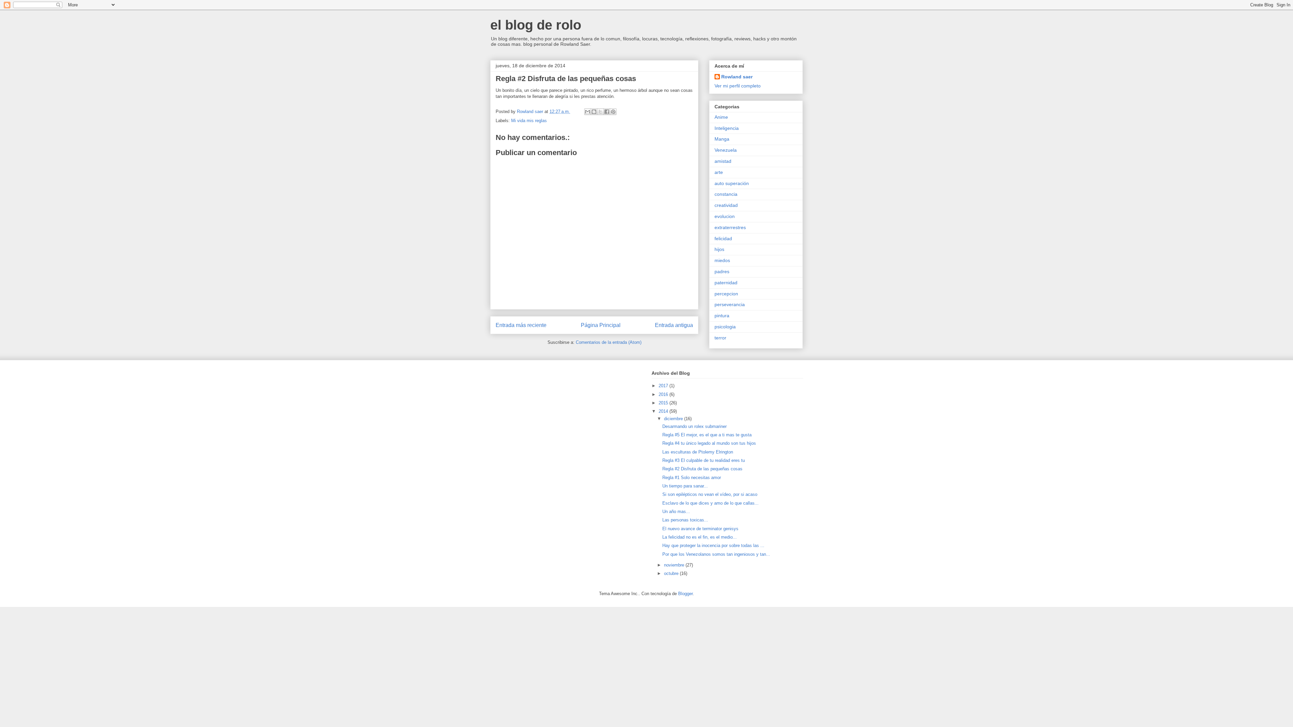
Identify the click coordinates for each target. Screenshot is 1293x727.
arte (719, 172)
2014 (664, 411)
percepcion (726, 293)
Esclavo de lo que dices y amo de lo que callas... (710, 503)
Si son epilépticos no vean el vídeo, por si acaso (709, 494)
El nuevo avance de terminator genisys (700, 528)
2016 (664, 394)
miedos (722, 260)
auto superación (732, 183)
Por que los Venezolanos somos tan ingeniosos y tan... (716, 554)
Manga (722, 139)
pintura (722, 315)
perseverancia (730, 304)
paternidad (726, 282)
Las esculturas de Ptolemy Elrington (697, 452)
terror (720, 337)
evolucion (725, 216)
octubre (672, 573)
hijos (719, 249)
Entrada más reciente (521, 325)
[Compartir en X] (600, 111)
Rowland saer (737, 76)
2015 (664, 402)
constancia (726, 194)
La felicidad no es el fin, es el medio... (699, 537)
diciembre (674, 418)
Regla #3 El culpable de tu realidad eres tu (703, 460)
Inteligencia (727, 128)
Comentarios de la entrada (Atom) (608, 342)
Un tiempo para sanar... (685, 485)
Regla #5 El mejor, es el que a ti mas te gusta (707, 434)
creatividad (726, 205)
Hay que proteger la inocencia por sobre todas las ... (713, 545)
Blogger (685, 593)
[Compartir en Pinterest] (613, 111)
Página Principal (601, 325)
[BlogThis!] (594, 111)
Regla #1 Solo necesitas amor (691, 477)
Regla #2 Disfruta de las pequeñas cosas (702, 468)
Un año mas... (676, 511)
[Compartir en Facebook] (606, 111)
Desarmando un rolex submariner (694, 426)
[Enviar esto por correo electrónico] (587, 111)
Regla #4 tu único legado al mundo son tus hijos (709, 443)
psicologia (725, 326)
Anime (721, 117)
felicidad (723, 238)
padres (722, 271)
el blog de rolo (535, 24)
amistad (723, 161)
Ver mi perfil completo (738, 85)
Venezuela (726, 150)
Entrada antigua (674, 325)
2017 (664, 385)
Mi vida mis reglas (529, 120)
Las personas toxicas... (685, 519)
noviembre (675, 565)
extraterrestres (730, 227)
